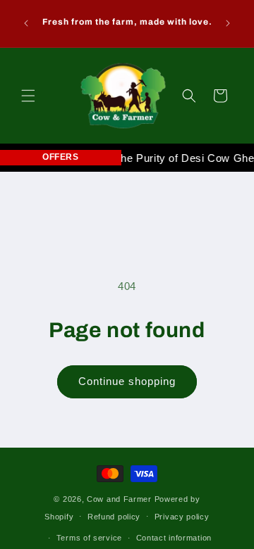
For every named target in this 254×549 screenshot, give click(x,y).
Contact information (174, 538)
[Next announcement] (227, 23)
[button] (28, 95)
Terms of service (89, 538)
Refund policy (113, 516)
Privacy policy (182, 516)
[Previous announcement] (26, 23)
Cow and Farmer (119, 499)
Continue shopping (127, 381)
